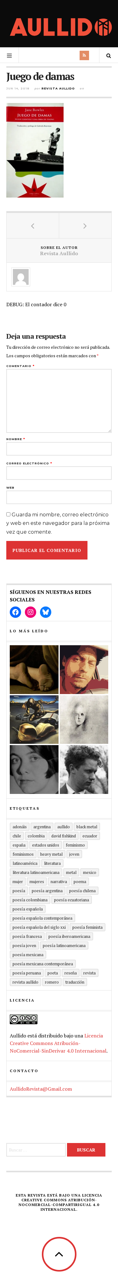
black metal (86, 827)
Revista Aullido (58, 88)
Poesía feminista (87, 927)
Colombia (36, 836)
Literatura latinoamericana (36, 872)
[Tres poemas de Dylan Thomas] (84, 769)
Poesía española (28, 909)
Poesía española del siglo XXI (39, 927)
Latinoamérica (25, 863)
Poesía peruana (27, 973)
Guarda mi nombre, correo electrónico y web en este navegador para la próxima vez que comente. (58, 523)
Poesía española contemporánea (42, 918)
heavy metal (51, 854)
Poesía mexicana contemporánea (43, 964)
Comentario (20, 366)
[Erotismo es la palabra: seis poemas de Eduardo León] (84, 669)
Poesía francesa (27, 936)
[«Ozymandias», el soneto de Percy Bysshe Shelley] (34, 669)
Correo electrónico (29, 463)
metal (71, 872)
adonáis (20, 827)
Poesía (19, 890)
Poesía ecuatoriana (71, 900)
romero (52, 982)
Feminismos (23, 854)
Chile (17, 836)
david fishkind (63, 836)
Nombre (15, 439)
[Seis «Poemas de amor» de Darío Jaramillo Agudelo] (34, 719)
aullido (63, 827)
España (19, 845)
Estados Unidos (45, 845)
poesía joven (24, 945)
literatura (52, 863)
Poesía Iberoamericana (69, 936)
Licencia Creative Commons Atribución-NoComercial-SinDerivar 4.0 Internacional (58, 1043)
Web (10, 487)
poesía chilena (82, 890)
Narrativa (59, 881)
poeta (53, 973)
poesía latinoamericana (64, 945)
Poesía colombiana (30, 900)
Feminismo (75, 845)
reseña (71, 973)
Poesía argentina (47, 890)
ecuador (89, 836)
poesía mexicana (28, 954)
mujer (18, 881)
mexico (89, 872)
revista (89, 973)
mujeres (37, 881)
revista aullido (25, 982)
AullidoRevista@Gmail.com (41, 1088)
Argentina (42, 827)
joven (74, 854)
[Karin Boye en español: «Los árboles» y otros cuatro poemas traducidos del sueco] (34, 769)
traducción (74, 982)
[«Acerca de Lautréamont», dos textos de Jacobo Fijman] (84, 719)
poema (80, 881)
